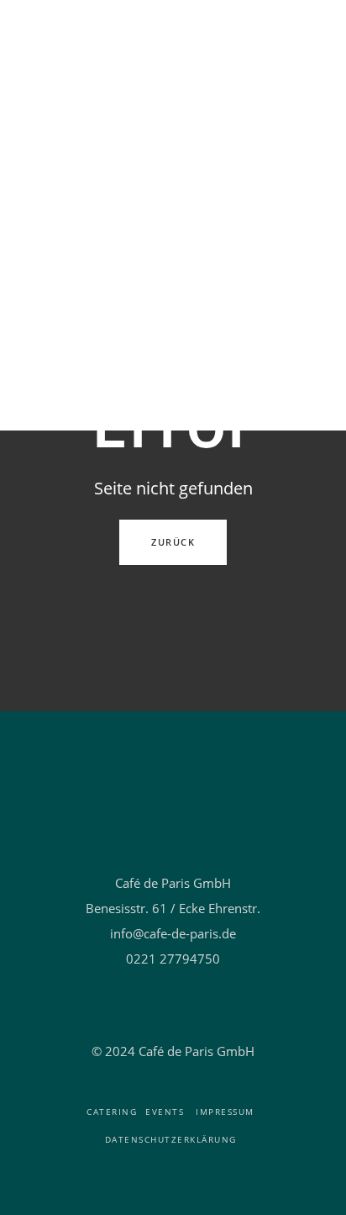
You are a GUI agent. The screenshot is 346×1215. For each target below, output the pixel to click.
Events (164, 1111)
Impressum (225, 1111)
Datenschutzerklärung (171, 1139)
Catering (111, 1111)
